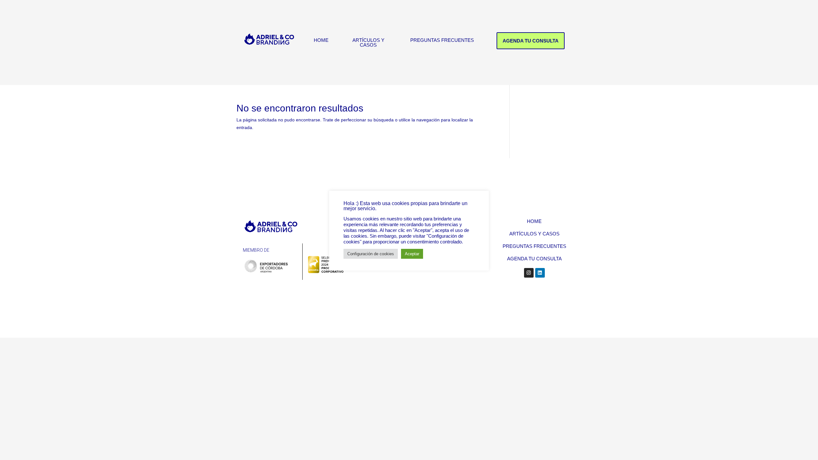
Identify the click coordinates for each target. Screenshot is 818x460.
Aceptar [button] (412, 253)
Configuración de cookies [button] (370, 253)
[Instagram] (529, 273)
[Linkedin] (540, 273)
